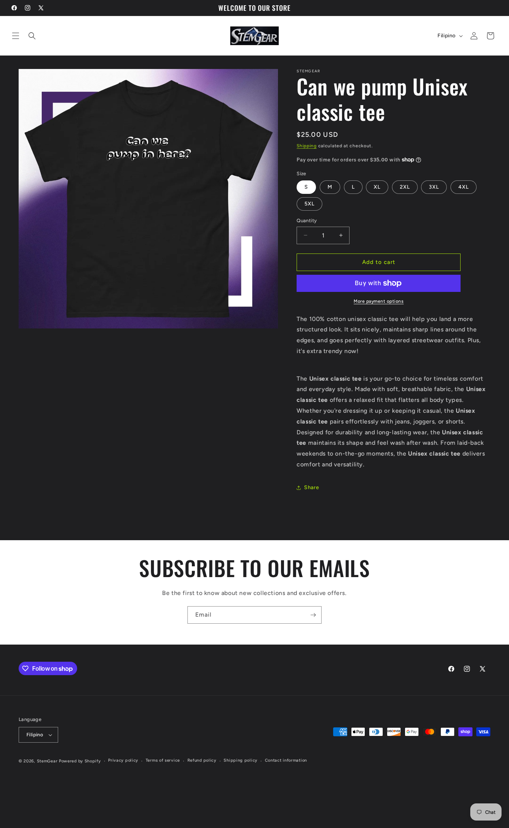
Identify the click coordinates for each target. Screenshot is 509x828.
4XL (463, 187)
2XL (405, 187)
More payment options (379, 301)
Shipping (307, 145)
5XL (309, 204)
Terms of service (163, 760)
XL (377, 187)
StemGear (47, 761)
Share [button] (311, 487)
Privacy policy (123, 760)
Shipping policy (240, 760)
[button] (15, 36)
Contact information (286, 760)
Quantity (307, 220)
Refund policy (201, 760)
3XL (434, 187)
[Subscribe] (313, 615)
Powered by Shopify (80, 761)
